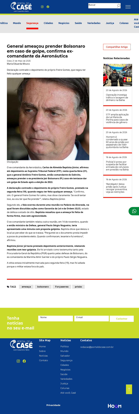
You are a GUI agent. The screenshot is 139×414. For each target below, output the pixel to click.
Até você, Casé (68, 393)
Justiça (110, 23)
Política (64, 346)
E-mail (79, 317)
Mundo (17, 23)
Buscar (92, 4)
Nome (43, 317)
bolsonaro (43, 286)
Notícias (43, 355)
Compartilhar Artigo (117, 46)
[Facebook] (47, 7)
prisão (78, 286)
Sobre (42, 351)
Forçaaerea (61, 286)
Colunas (124, 23)
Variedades (93, 23)
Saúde (78, 23)
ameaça (26, 286)
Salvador (65, 355)
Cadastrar (121, 318)
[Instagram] (42, 7)
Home (42, 346)
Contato (43, 360)
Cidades (48, 23)
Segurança (32, 23)
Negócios (64, 23)
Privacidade (53, 405)
